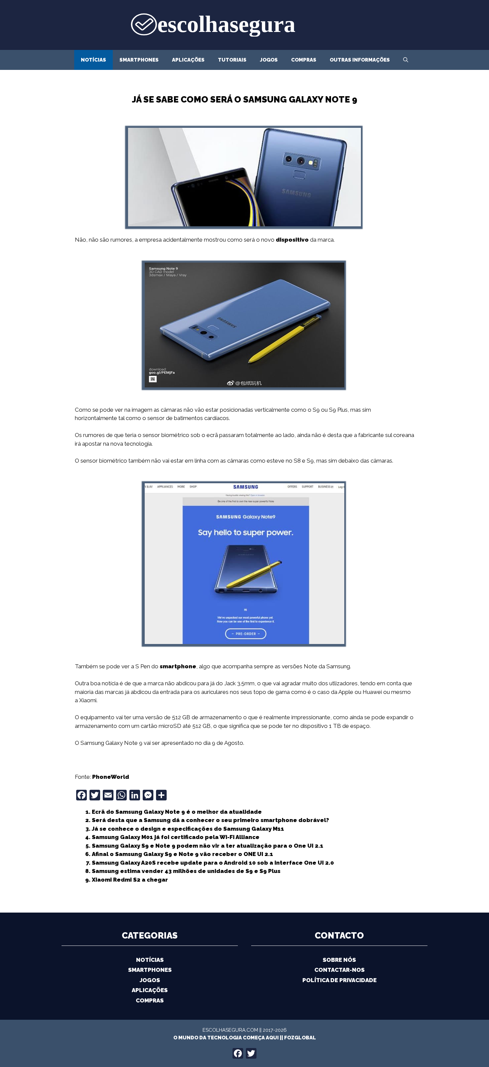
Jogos (269, 60)
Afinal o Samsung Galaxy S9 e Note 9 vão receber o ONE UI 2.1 (182, 854)
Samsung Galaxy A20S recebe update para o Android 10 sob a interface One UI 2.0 (213, 862)
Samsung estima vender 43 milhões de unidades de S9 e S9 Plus (186, 871)
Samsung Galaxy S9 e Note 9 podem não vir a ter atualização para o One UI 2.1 (207, 845)
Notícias (93, 60)
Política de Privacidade (339, 980)
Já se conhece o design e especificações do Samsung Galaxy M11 (188, 828)
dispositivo (292, 239)
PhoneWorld (110, 776)
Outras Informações (360, 60)
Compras (303, 60)
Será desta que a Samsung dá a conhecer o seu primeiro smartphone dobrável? (210, 820)
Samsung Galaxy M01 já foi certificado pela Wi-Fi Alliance (175, 837)
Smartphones (139, 60)
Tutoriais (232, 60)
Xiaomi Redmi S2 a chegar (130, 879)
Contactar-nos (339, 969)
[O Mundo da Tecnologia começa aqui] (244, 24)
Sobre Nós (339, 960)
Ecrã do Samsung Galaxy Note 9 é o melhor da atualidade (177, 811)
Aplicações (188, 60)
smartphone (178, 666)
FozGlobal (300, 1038)
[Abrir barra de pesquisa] (406, 60)
